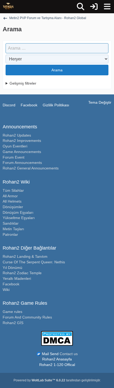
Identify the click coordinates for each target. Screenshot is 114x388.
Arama (57, 70)
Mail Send (50, 354)
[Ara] (80, 6)
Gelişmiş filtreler (23, 83)
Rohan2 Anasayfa (57, 359)
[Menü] (107, 6)
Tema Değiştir (99, 102)
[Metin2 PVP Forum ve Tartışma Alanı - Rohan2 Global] (9, 6)
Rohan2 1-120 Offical (57, 365)
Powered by (39, 380)
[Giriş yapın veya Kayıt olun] (94, 6)
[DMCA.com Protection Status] (57, 338)
